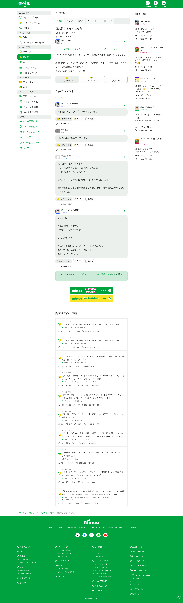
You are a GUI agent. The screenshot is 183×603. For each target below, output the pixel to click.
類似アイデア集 (24, 570)
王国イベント (137, 584)
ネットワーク (99, 550)
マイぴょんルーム (139, 589)
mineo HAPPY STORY (141, 570)
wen (63, 130)
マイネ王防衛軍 (138, 551)
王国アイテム (137, 581)
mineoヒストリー (139, 561)
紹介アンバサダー (100, 564)
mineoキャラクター (101, 556)
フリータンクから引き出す (66, 553)
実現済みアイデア (25, 573)
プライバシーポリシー (95, 528)
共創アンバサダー (100, 573)
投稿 (60, 21)
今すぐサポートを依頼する (103, 570)
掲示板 (62, 12)
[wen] (57, 130)
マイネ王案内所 (101, 586)
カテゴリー (95, 21)
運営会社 (133, 528)
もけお (65, 40)
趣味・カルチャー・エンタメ (29, 562)
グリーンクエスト (102, 591)
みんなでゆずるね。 (64, 569)
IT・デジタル (24, 559)
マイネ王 (97, 553)
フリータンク (62, 547)
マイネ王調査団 (101, 581)
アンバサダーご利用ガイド (103, 576)
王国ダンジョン (138, 547)
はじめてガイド (52, 528)
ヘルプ (109, 21)
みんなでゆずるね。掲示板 (66, 572)
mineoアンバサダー (102, 561)
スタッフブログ (26, 578)
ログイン (82, 274)
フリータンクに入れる (64, 550)
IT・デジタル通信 (67, 33)
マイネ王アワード (139, 566)
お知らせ (135, 594)
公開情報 (98, 547)
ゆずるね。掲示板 (76, 21)
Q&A (21, 551)
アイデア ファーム (27, 567)
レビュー (60, 576)
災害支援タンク (62, 556)
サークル (23, 583)
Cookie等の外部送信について (117, 528)
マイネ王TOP (25, 547)
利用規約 (81, 528)
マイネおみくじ (137, 578)
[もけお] (57, 41)
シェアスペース (63, 561)
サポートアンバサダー (102, 567)
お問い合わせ (71, 528)
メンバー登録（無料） (103, 274)
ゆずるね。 (61, 566)
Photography (137, 556)
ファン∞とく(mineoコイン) (143, 575)
